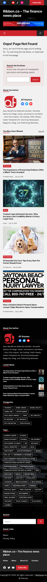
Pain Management (19, 486)
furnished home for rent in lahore (17, 462)
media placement (22, 482)
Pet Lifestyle (8, 257)
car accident (35, 439)
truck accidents (22, 501)
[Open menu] (4, 33)
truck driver (36, 501)
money (6, 486)
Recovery (38, 489)
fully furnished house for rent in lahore (19, 459)
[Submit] (40, 521)
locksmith (8, 482)
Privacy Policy (9, 538)
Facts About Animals (11, 415)
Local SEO (18, 478)
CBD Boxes (34, 443)
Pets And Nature (10, 423)
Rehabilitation (9, 493)
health (18, 474)
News (5, 210)
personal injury (10, 489)
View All (41, 131)
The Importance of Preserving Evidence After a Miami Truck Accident (23, 171)
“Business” (7, 166)
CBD (26, 443)
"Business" (8, 408)
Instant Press (29, 474)
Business (24, 439)
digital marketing (10, 447)
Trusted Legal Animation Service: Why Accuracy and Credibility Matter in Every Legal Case (21, 216)
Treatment (8, 501)
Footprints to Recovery (22, 455)
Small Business (9, 497)
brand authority (10, 439)
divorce (24, 447)
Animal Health (35, 408)
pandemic (32, 486)
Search (35, 79)
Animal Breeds (21, 408)
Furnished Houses (27, 466)
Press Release (25, 423)
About (5, 535)
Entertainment (21, 411)
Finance (38, 451)
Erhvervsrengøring (24, 451)
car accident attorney (12, 443)
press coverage (25, 489)
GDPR (37, 470)
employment (8, 451)
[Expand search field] (40, 33)
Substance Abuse (25, 497)
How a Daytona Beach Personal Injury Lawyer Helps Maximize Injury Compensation (23, 306)
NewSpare (39, 575)
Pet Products (21, 419)
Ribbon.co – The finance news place (22, 13)
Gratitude (8, 474)
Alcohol (23, 435)
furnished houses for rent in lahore (18, 470)
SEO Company (23, 493)
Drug (32, 447)
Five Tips (7, 455)
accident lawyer (10, 435)
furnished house (10, 466)
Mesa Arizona (36, 482)
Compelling (8, 411)
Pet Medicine (8, 419)
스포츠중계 (7, 505)
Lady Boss (7, 478)
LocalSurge (30, 478)
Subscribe (22, 567)
